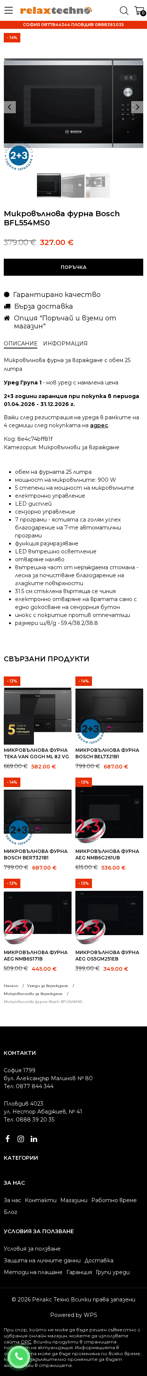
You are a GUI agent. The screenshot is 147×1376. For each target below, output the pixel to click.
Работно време (114, 1200)
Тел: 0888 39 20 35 (29, 1119)
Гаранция (79, 1272)
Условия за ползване (32, 1248)
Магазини (73, 1200)
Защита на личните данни (42, 1260)
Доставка (98, 1260)
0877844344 (29, 1352)
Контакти (41, 1200)
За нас (12, 1200)
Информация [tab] (65, 343)
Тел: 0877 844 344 (29, 1086)
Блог (10, 1212)
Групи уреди (113, 1272)
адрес (99, 425)
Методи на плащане (33, 1272)
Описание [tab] (20, 343)
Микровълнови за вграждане (78, 447)
